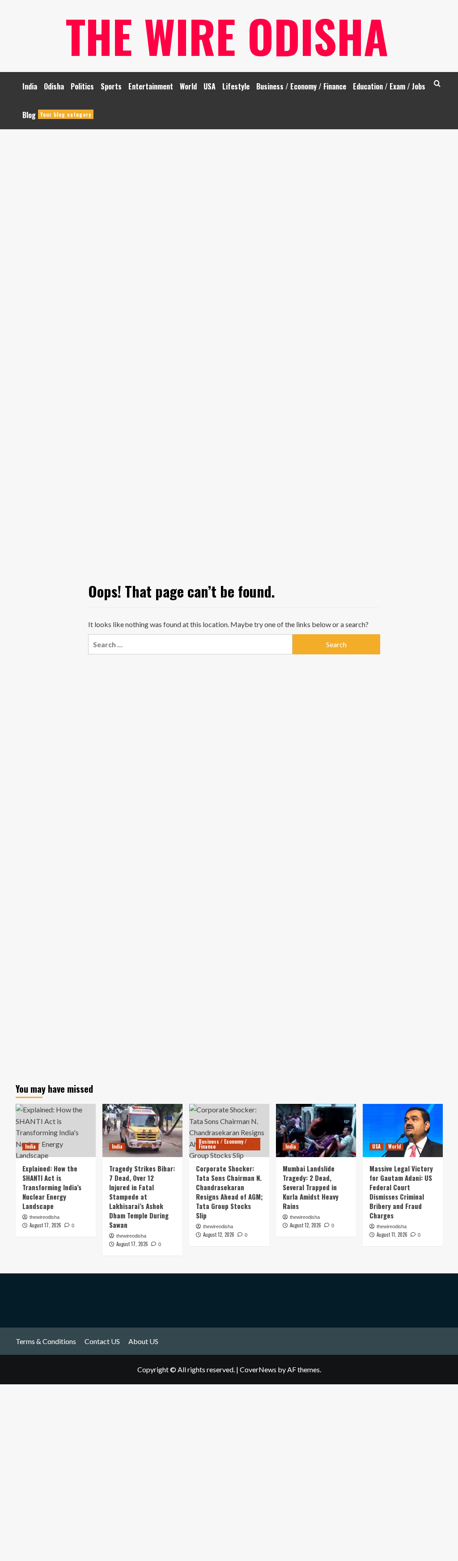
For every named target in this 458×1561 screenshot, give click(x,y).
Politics (82, 86)
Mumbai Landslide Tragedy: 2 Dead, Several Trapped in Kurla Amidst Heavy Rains (311, 1187)
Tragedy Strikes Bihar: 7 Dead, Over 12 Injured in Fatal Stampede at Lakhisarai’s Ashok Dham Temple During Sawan (142, 1196)
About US (143, 1341)
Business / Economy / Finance (301, 86)
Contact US (102, 1341)
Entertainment (150, 86)
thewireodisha (131, 1236)
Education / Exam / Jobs (389, 86)
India (29, 86)
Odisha (54, 86)
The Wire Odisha (227, 36)
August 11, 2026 (392, 1234)
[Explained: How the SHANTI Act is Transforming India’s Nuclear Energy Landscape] (56, 1130)
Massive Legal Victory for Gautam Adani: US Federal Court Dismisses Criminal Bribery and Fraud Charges (401, 1191)
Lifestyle (236, 86)
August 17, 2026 (132, 1243)
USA (210, 86)
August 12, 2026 (305, 1225)
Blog (56, 115)
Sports (111, 86)
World (188, 86)
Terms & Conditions (46, 1341)
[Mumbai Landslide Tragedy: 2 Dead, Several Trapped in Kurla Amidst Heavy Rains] (316, 1130)
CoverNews (258, 1369)
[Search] (437, 83)
